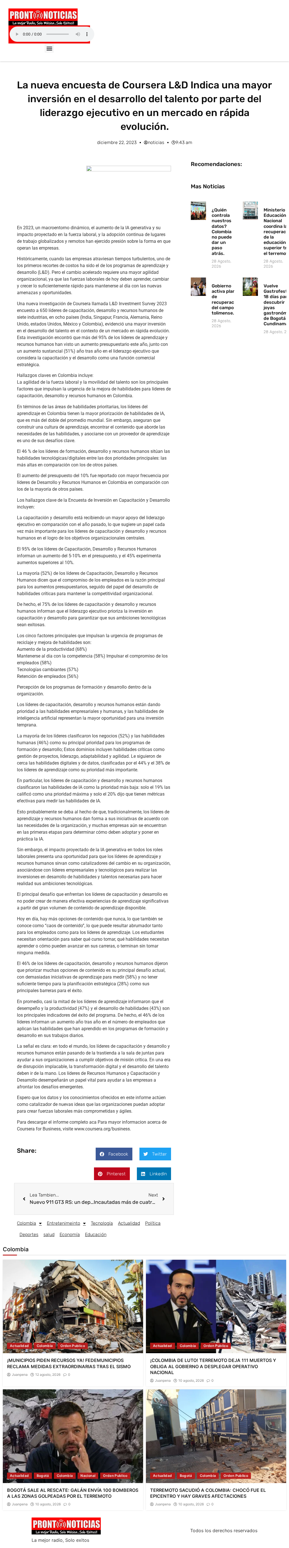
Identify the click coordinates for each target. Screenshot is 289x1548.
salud (48, 1234)
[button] (49, 48)
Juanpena (20, 1374)
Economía (70, 1234)
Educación (95, 1234)
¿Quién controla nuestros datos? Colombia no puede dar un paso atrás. (222, 231)
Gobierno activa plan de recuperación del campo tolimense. (226, 299)
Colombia (26, 1223)
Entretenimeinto (63, 1223)
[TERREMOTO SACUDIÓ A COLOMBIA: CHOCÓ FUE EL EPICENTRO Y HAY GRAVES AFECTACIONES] (216, 1436)
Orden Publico (72, 1346)
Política (153, 1223)
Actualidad (129, 1223)
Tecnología (102, 1223)
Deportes (28, 1234)
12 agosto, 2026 (47, 1374)
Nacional (87, 1475)
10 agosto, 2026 (191, 1380)
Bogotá (43, 1475)
